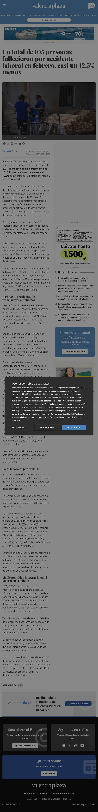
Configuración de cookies (60, 417)
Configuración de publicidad (62, 414)
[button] (19, 427)
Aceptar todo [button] (74, 427)
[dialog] (49, 406)
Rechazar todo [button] (47, 427)
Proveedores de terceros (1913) (53, 401)
